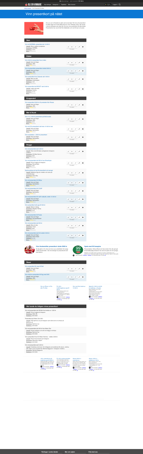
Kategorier (56, 4)
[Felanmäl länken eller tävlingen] (79, 46)
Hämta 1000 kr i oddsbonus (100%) (94, 359)
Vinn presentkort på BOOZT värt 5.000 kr (37, 86)
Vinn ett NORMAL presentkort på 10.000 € (37, 44)
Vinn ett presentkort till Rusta (33, 215)
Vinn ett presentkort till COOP (33, 188)
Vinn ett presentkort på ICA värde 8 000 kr (37, 233)
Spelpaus (89, 255)
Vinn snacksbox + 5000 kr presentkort (36, 135)
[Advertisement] (102, 329)
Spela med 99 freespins (92, 246)
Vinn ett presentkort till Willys (33, 180)
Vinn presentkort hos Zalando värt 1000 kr (37, 77)
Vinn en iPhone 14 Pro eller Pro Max (46, 287)
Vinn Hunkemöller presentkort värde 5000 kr (38, 68)
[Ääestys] (30, 73)
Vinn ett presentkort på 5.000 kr (34, 149)
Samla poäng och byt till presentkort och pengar (39, 170)
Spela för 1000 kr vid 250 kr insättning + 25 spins (95, 287)
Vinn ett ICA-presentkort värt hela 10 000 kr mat (39, 126)
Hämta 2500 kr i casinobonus (77, 359)
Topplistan (63, 4)
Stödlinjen (85, 255)
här (105, 255)
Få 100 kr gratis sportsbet (63, 358)
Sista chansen (71, 4)
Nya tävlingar (47, 4)
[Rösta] (30, 51)
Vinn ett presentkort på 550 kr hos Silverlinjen (38, 160)
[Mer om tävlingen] (82, 47)
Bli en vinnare (33, 4)
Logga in (115, 4)
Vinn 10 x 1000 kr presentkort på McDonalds (38, 116)
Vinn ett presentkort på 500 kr (33, 223)
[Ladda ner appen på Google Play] (108, 4)
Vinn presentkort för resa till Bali (34, 266)
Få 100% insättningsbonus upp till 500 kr (63, 287)
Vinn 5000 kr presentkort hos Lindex (35, 60)
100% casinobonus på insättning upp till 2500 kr (47, 359)
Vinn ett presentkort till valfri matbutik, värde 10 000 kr (40, 197)
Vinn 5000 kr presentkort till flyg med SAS (37, 274)
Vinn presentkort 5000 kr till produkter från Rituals (39, 102)
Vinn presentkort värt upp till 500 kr (35, 205)
